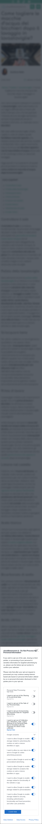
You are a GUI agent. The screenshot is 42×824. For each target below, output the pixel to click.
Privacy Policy (34, 820)
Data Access (21, 820)
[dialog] (21, 735)
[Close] (38, 651)
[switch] (33, 696)
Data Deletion (8, 820)
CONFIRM (13, 812)
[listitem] (21, 690)
